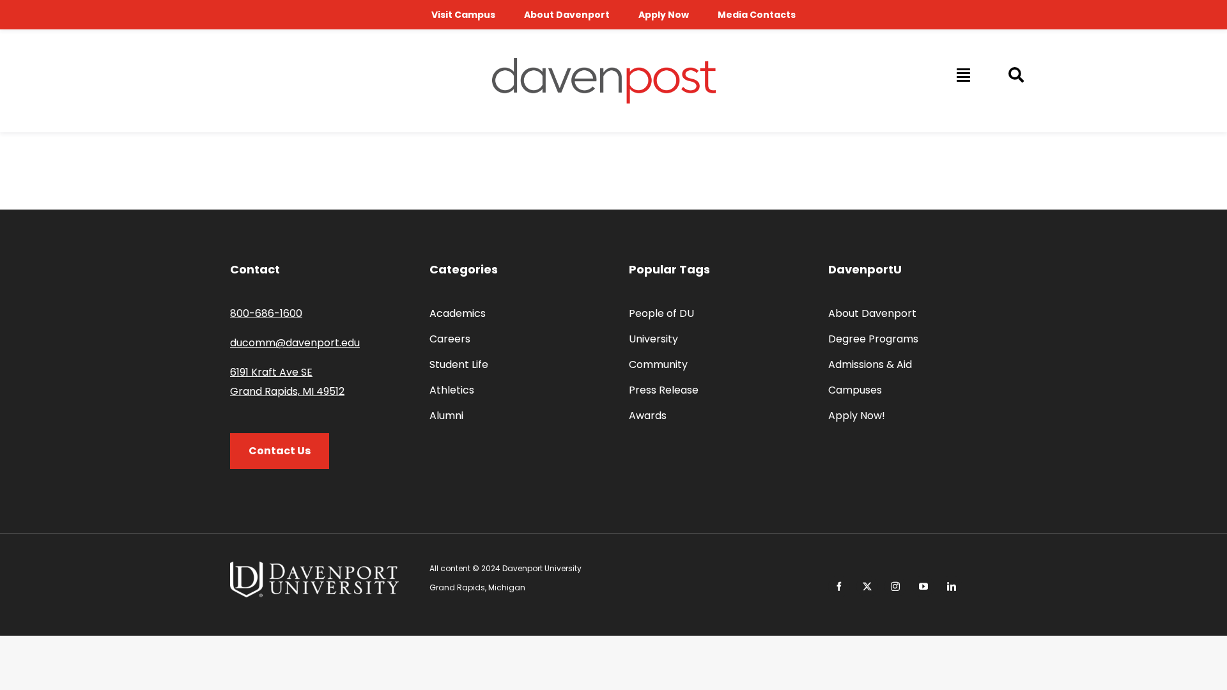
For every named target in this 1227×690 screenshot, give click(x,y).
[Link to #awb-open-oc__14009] (962, 74)
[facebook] (839, 586)
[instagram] (895, 586)
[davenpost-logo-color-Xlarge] (604, 63)
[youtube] (923, 586)
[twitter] (867, 586)
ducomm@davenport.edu (295, 342)
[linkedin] (951, 586)
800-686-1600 (266, 313)
